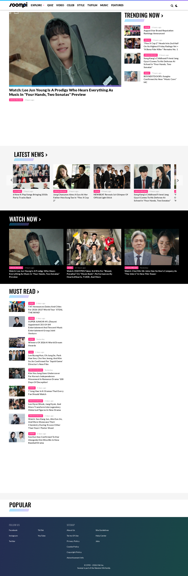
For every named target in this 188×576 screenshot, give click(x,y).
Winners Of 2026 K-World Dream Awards (45, 344)
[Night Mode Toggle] (176, 6)
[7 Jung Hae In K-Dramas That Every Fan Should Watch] (17, 391)
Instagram (13, 535)
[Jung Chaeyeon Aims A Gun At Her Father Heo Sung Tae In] (71, 176)
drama (32, 388)
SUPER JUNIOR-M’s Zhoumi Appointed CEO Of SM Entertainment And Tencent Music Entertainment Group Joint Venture (45, 327)
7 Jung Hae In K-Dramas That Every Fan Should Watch (46, 392)
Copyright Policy (74, 552)
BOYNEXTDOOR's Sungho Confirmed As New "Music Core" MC (160, 79)
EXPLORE (36, 5)
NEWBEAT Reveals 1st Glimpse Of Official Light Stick (111, 196)
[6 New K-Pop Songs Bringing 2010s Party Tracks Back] (31, 176)
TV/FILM (92, 5)
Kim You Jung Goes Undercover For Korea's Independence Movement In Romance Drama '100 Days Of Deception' (45, 377)
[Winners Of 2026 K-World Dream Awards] (17, 342)
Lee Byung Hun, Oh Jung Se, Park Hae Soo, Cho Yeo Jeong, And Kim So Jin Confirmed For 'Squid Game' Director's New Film (45, 360)
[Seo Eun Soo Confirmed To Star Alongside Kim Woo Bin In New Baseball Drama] (17, 437)
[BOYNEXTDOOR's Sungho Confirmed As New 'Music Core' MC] (132, 76)
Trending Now (142, 15)
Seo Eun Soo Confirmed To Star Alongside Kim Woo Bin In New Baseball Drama (43, 440)
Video (60, 5)
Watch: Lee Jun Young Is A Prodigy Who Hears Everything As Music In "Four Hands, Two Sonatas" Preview (61, 92)
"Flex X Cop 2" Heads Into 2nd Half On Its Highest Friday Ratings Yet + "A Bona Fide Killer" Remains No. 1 (161, 46)
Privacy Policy (73, 541)
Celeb (70, 5)
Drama (147, 40)
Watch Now (23, 218)
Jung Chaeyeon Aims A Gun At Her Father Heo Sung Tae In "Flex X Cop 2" (71, 197)
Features (117, 5)
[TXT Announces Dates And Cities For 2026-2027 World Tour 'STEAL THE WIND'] (17, 306)
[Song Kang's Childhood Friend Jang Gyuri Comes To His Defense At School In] (152, 176)
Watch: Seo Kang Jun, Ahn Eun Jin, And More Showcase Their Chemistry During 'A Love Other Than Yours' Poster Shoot (45, 423)
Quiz (50, 5)
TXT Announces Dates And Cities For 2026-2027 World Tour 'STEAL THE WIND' (45, 309)
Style (81, 5)
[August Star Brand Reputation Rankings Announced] (132, 30)
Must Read (22, 291)
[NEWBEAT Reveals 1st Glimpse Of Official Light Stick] (112, 176)
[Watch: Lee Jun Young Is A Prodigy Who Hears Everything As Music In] (65, 49)
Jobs (98, 541)
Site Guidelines (102, 530)
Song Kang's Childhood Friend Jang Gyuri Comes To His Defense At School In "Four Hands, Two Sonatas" (161, 62)
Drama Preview (16, 100)
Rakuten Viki (100, 568)
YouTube (41, 535)
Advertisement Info (75, 557)
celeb (31, 318)
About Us (71, 530)
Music (104, 5)
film (31, 352)
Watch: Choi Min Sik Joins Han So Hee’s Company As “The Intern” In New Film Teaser (151, 272)
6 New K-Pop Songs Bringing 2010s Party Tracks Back (30, 196)
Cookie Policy (73, 546)
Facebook (13, 530)
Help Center (101, 535)
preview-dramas (35, 370)
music (31, 303)
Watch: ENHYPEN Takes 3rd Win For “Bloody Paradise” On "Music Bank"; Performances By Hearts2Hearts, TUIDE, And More (89, 274)
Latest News (29, 154)
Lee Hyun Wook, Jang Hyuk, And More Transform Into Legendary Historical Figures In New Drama (44, 407)
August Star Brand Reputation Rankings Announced (159, 32)
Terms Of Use (72, 535)
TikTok (41, 530)
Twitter (12, 541)
